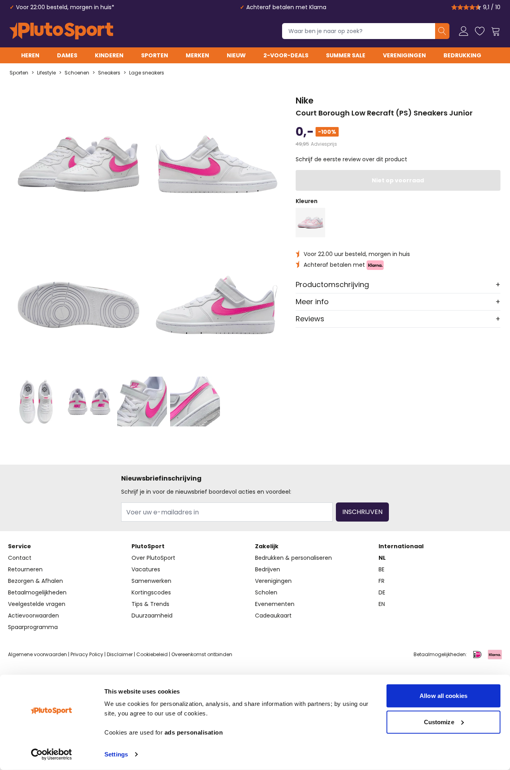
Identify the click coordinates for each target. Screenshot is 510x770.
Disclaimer (120, 654)
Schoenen (77, 73)
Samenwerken (151, 581)
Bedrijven (267, 569)
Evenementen (274, 604)
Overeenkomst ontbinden (201, 654)
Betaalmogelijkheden (37, 592)
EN (382, 604)
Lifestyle (46, 73)
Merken (197, 55)
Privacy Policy (87, 654)
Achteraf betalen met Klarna (286, 7)
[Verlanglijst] (479, 31)
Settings (116, 754)
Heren (30, 55)
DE (382, 592)
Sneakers (109, 73)
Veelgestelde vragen (36, 604)
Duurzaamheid (152, 616)
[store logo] (61, 31)
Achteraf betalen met (335, 265)
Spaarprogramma (33, 627)
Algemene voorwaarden (37, 654)
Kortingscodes (151, 592)
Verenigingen (404, 55)
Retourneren (25, 569)
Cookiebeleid (152, 654)
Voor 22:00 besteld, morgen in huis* (65, 7)
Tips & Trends (150, 604)
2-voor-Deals (285, 55)
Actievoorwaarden (33, 616)
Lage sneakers (146, 73)
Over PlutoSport (153, 558)
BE (381, 569)
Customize (439, 721)
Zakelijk (267, 546)
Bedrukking (462, 55)
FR (381, 581)
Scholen (266, 592)
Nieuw (236, 55)
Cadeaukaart (273, 616)
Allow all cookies (443, 695)
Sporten (154, 55)
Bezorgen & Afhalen (35, 581)
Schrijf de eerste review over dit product (351, 159)
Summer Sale (345, 55)
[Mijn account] (464, 31)
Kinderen (109, 55)
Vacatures (145, 569)
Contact (19, 558)
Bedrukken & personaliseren (293, 558)
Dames (67, 55)
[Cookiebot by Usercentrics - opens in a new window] (51, 754)
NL (382, 558)
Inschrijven (362, 511)
